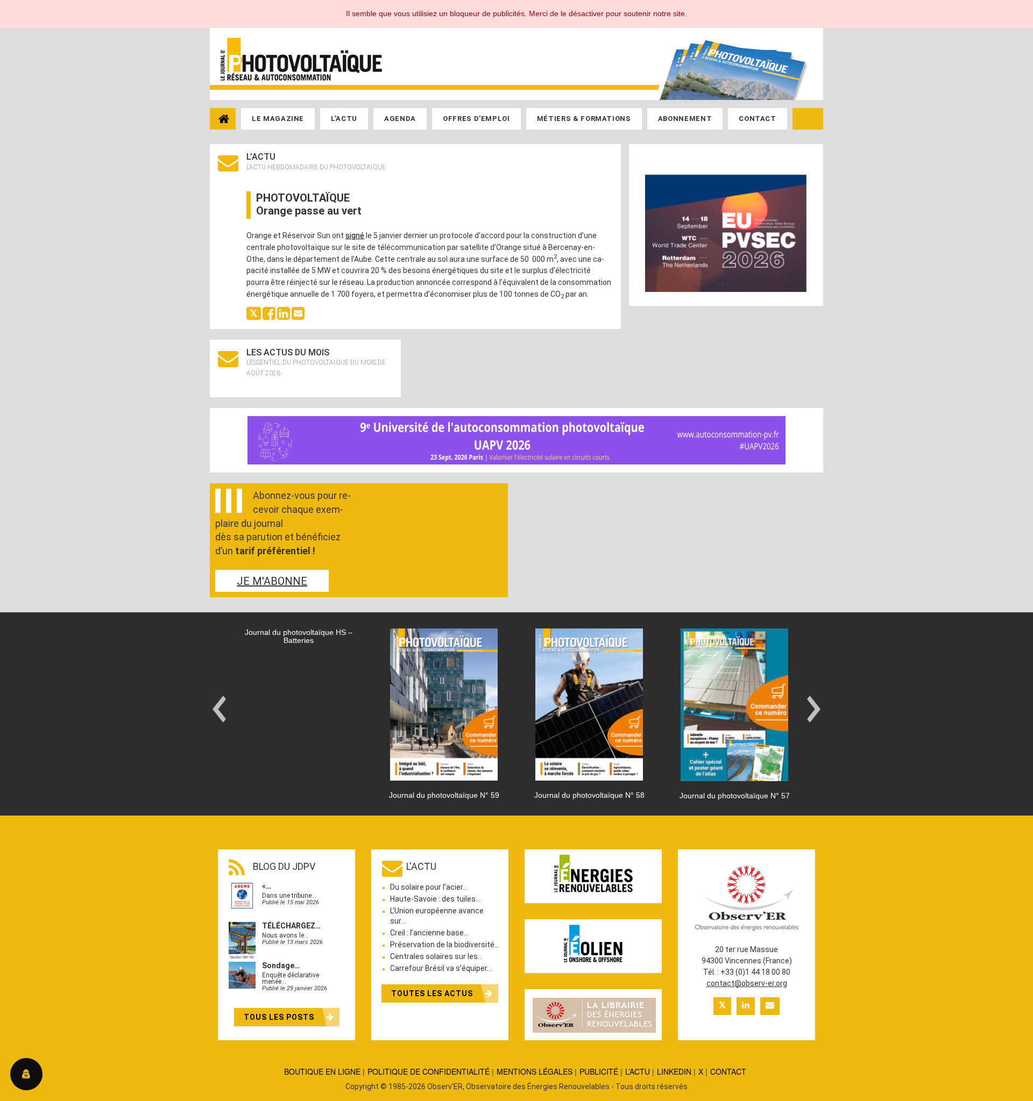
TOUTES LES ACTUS (433, 993)
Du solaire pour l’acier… (429, 887)
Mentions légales (534, 1071)
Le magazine (278, 119)
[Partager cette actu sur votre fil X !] (253, 312)
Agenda (400, 119)
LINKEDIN (674, 1071)
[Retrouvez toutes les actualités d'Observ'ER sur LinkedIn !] (746, 1006)
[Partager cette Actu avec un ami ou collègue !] (298, 312)
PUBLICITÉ (598, 1071)
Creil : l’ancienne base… (429, 932)
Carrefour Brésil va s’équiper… (441, 968)
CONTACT (728, 1071)
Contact (757, 119)
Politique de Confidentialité (428, 1071)
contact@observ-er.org (746, 983)
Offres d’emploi (476, 119)
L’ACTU (637, 1071)
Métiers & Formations (584, 119)
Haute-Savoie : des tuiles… (435, 899)
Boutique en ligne (322, 1071)
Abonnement (685, 119)
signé (354, 235)
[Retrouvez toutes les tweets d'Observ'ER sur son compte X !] (722, 1006)
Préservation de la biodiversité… (444, 944)
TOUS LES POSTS (280, 1017)
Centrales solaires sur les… (436, 956)
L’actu (344, 119)
